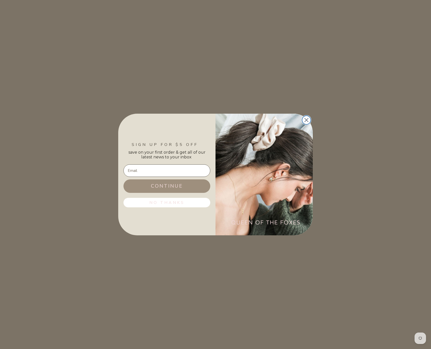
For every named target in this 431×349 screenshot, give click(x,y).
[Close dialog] (306, 120)
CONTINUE (167, 186)
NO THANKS (167, 202)
